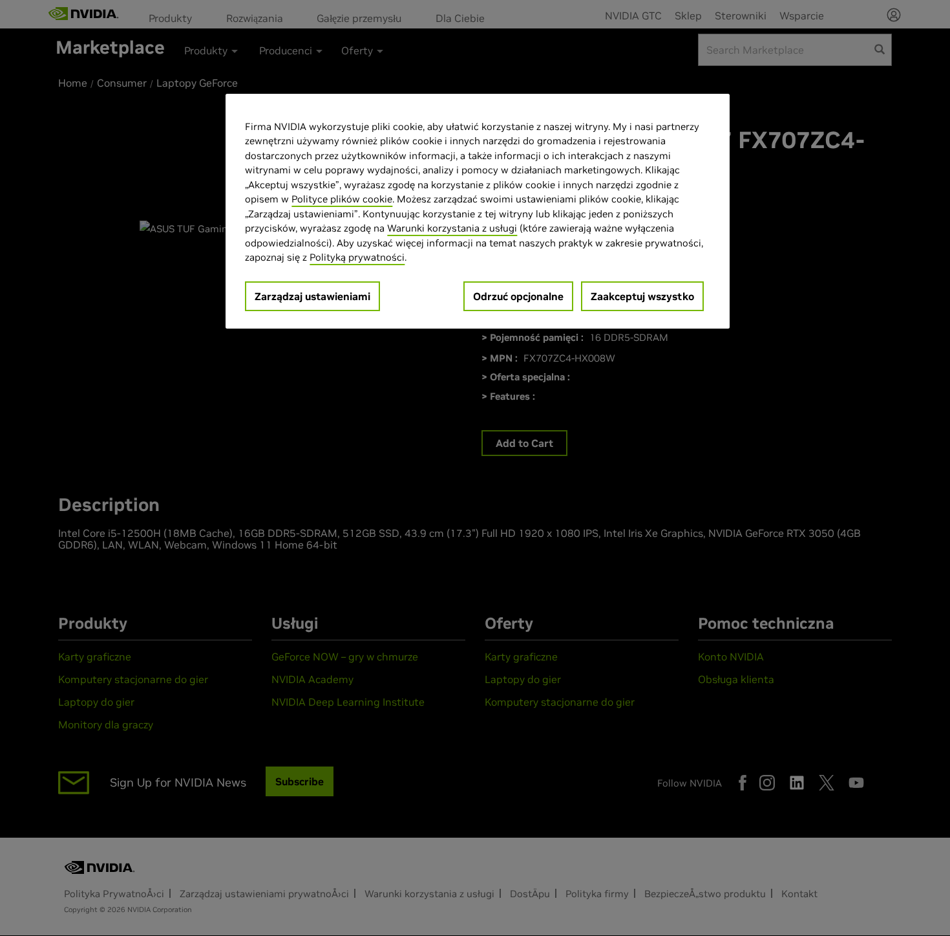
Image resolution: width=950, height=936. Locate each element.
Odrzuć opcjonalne (518, 296)
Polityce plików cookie (341, 199)
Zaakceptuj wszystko (642, 296)
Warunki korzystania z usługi (452, 228)
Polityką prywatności (357, 257)
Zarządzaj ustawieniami (312, 296)
